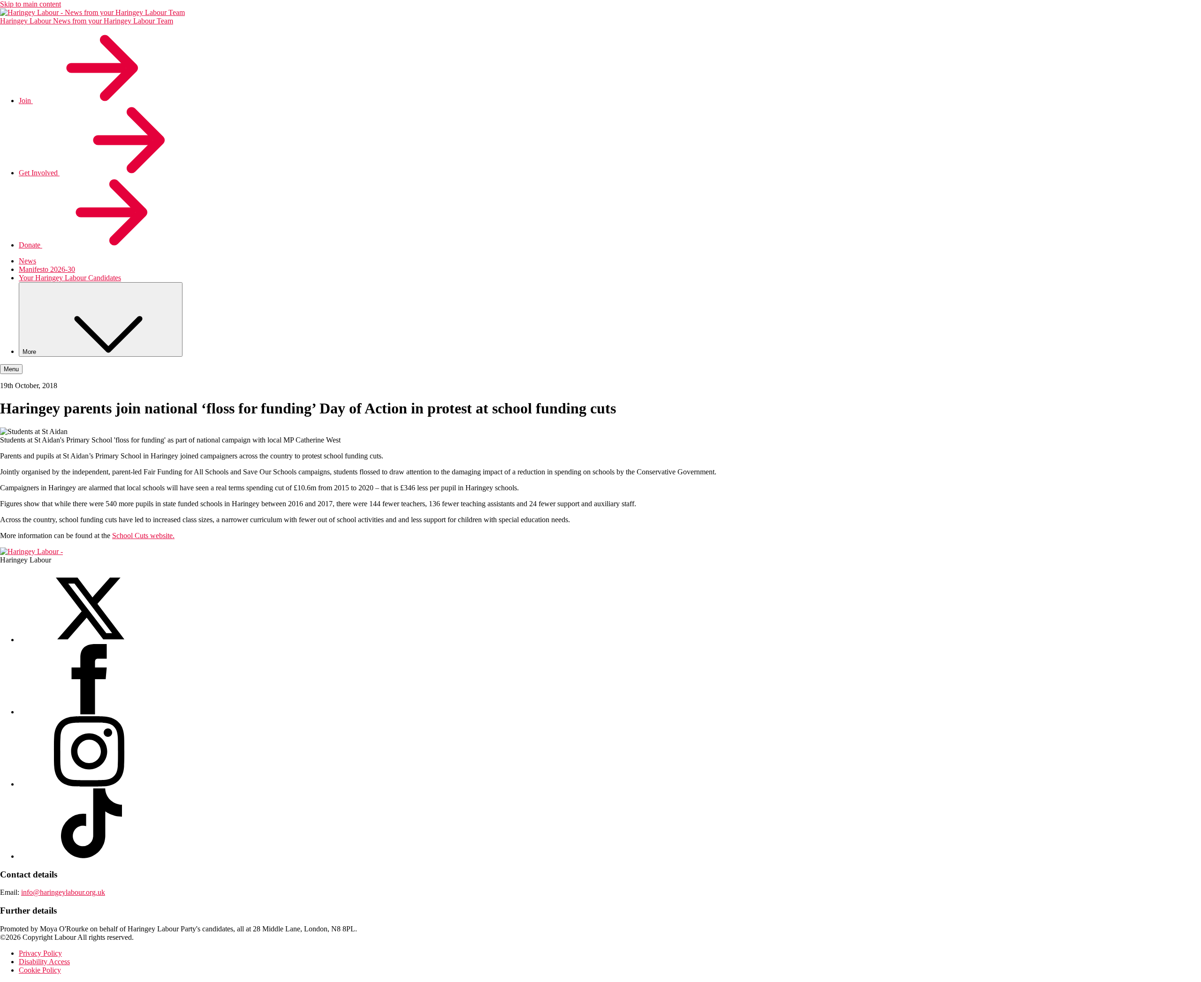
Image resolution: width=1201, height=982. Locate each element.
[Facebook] (89, 712)
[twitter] (89, 640)
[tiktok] (89, 856)
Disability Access (44, 962)
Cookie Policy (40, 970)
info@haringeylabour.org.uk (63, 892)
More (30, 351)
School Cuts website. (143, 536)
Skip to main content (30, 4)
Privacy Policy (40, 953)
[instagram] (89, 784)
